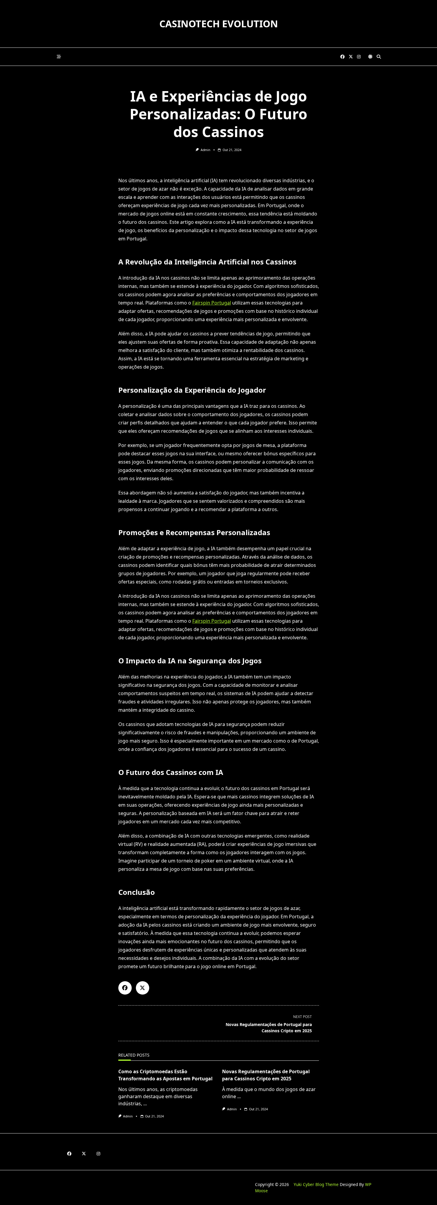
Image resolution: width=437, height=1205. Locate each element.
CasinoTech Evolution (218, 23)
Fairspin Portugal (211, 302)
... (145, 1103)
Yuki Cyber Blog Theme (316, 1184)
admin (205, 150)
